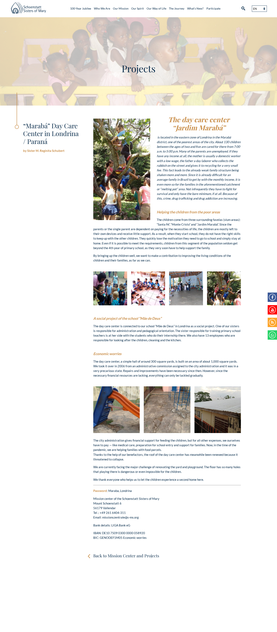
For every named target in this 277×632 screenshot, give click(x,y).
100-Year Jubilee (80, 8)
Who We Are (102, 8)
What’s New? (195, 8)
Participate (213, 8)
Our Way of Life (156, 8)
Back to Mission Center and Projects (126, 555)
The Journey (176, 8)
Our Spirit (137, 8)
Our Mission (121, 8)
